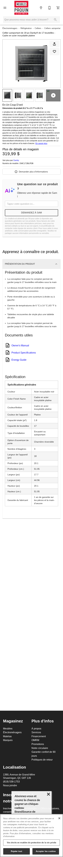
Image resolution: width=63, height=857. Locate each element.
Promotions (37, 744)
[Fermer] (59, 818)
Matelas (7, 736)
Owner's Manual (20, 345)
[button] (5, 7)
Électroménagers (9, 28)
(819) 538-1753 (11, 781)
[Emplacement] (41, 7)
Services (36, 732)
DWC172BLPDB (26, 163)
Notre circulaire (39, 748)
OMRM (35, 740)
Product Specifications (23, 352)
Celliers (38, 28)
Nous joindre (10, 785)
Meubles (7, 728)
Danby (16, 160)
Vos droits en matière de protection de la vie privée (31, 842)
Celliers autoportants (53, 28)
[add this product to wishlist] (54, 51)
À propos (36, 728)
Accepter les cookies (46, 851)
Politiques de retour (42, 759)
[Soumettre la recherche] (55, 19)
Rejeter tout (16, 851)
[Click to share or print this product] (54, 44)
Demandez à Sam (31, 212)
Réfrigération (26, 28)
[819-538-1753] (49, 7)
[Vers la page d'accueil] (21, 7)
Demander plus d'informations (33, 171)
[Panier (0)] (58, 7)
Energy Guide (18, 359)
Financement (38, 736)
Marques (8, 740)
